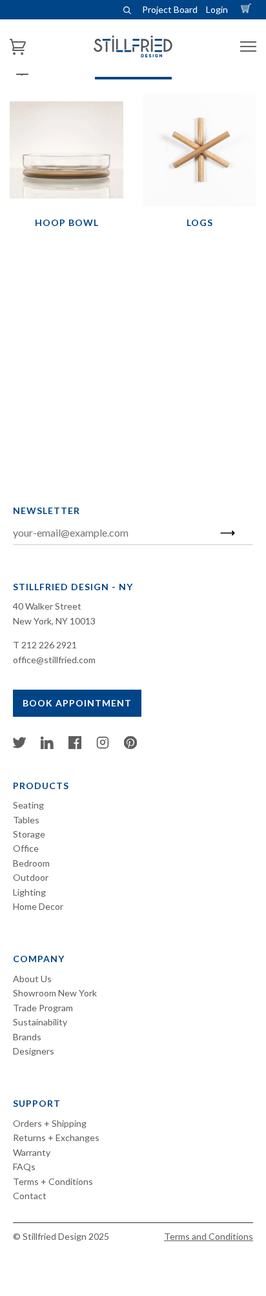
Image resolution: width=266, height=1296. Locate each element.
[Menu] (248, 47)
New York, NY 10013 (54, 620)
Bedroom (31, 863)
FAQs (24, 1166)
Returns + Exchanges (56, 1137)
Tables (26, 819)
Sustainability (40, 1021)
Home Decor (38, 906)
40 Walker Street (47, 606)
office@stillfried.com (54, 659)
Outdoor (30, 877)
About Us (32, 978)
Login (217, 9)
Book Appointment (77, 702)
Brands (27, 1036)
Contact (29, 1195)
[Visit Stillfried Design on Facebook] (74, 745)
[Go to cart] (248, 9)
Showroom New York (55, 992)
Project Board (170, 9)
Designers (33, 1050)
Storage (29, 833)
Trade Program (43, 1007)
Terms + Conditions (53, 1181)
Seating (28, 804)
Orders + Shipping (50, 1123)
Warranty (31, 1152)
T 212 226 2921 (45, 644)
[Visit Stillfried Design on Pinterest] (130, 745)
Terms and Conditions (208, 1236)
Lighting (29, 892)
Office (26, 848)
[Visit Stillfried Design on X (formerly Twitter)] (19, 745)
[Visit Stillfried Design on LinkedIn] (47, 745)
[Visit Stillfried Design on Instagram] (102, 745)
